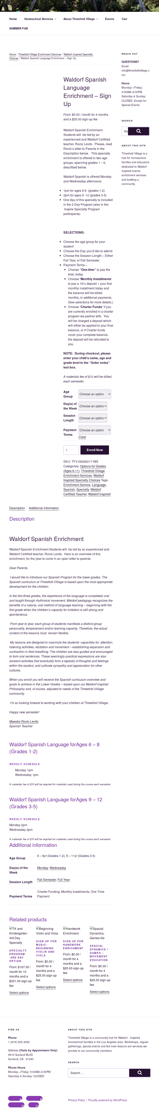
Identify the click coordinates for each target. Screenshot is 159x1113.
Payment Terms (69, 432)
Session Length (69, 417)
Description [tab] (17, 508)
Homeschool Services (38, 19)
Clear (82, 437)
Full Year (64, 879)
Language (99, 484)
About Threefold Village (79, 19)
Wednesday (58, 867)
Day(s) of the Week (70, 406)
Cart (124, 19)
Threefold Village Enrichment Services (39, 54)
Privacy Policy (76, 1100)
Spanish (69, 489)
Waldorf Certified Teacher (82, 491)
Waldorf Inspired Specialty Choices (83, 477)
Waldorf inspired (99, 494)
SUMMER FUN (18, 28)
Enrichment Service (76, 484)
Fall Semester (46, 879)
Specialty (82, 489)
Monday (42, 867)
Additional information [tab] (44, 508)
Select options (19, 992)
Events (109, 19)
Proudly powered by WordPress (107, 1100)
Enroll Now (95, 450)
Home (13, 19)
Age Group (68, 394)
